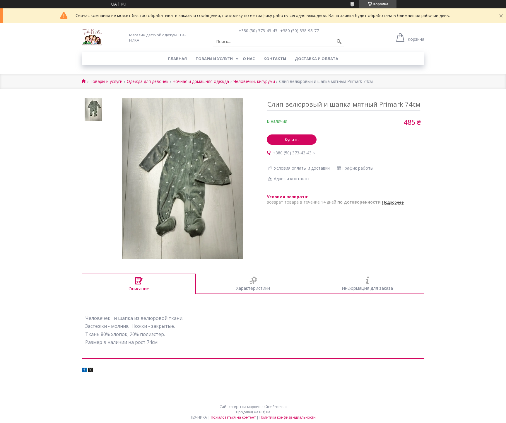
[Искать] (339, 42)
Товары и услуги (214, 58)
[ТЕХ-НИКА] (92, 37)
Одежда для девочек (147, 81)
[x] (90, 370)
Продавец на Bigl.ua (253, 412)
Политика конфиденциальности (287, 417)
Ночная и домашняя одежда (200, 81)
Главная (177, 58)
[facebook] (84, 370)
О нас (249, 58)
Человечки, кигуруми (254, 81)
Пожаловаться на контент (233, 417)
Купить (292, 139)
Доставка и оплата (316, 58)
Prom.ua (280, 406)
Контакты (275, 58)
